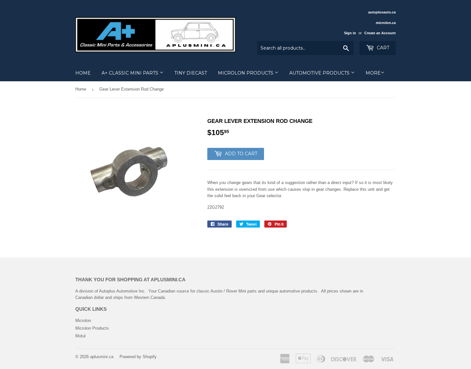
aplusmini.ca (101, 356)
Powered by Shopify (138, 356)
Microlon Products (246, 73)
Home (83, 73)
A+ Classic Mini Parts (131, 73)
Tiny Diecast (190, 73)
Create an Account (380, 33)
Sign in (350, 33)
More (373, 73)
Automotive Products (320, 73)
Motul (80, 335)
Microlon (83, 320)
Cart (382, 48)
